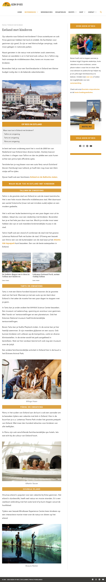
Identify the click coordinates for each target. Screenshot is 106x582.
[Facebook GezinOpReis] (80, 145)
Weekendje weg (47, 12)
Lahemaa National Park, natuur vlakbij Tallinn (46, 275)
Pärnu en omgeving (11, 141)
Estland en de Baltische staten (43, 177)
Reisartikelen (60, 12)
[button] (101, 12)
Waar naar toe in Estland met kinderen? (18, 130)
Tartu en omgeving (11, 137)
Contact (91, 12)
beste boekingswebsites (84, 92)
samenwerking (75, 83)
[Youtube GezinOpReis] (90, 145)
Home (19, 12)
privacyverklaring (35, 579)
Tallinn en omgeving (12, 134)
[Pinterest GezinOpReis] (86, 145)
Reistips (71, 12)
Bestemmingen (30, 12)
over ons (89, 77)
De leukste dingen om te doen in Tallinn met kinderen (16, 275)
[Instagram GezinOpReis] (83, 145)
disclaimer (24, 579)
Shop (81, 12)
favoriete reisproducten (91, 89)
